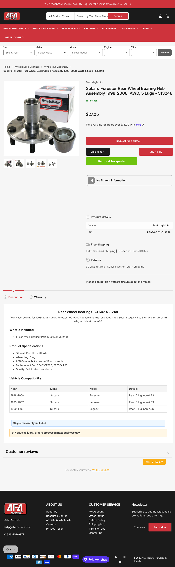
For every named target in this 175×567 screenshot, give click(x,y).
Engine (108, 47)
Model (73, 47)
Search (118, 16)
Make (39, 47)
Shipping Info (97, 524)
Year (5, 47)
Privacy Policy (54, 528)
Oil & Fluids (128, 28)
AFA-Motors (148, 558)
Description (16, 297)
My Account (96, 511)
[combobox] (102, 16)
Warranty (40, 297)
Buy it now (156, 151)
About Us (51, 511)
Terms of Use (97, 528)
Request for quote (111, 161)
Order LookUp (13, 37)
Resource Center (56, 515)
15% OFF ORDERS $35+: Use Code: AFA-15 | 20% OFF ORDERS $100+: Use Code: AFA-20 (87, 4)
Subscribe (160, 527)
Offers (146, 28)
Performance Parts (44, 28)
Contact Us (95, 533)
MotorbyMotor (95, 82)
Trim (133, 47)
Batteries (89, 28)
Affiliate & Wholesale (58, 520)
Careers (51, 524)
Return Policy (97, 520)
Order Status (96, 515)
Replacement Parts (14, 28)
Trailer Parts (70, 28)
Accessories (109, 28)
